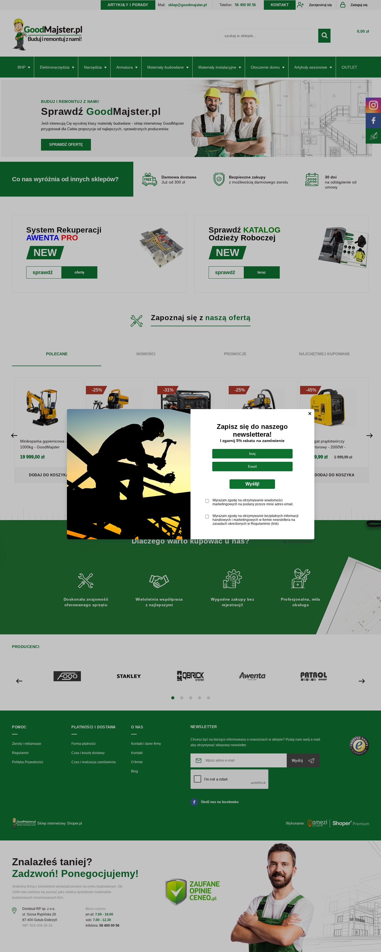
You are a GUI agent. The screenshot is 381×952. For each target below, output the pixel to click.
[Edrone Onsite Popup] (190, 476)
